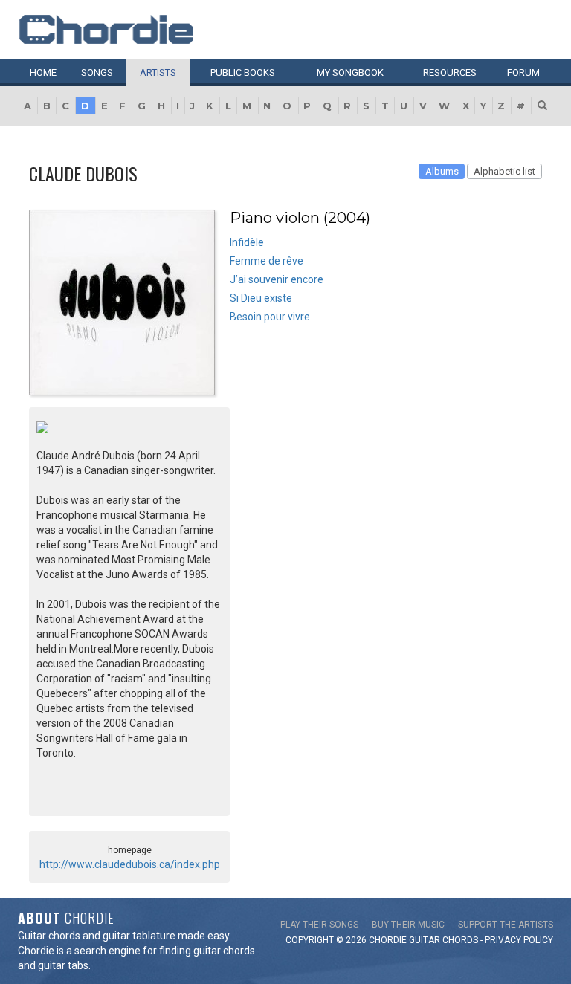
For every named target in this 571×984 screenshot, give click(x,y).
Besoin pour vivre (270, 317)
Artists (158, 72)
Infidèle (247, 242)
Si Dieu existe (261, 298)
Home (43, 72)
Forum (523, 72)
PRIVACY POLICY (519, 940)
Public (242, 72)
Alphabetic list (504, 171)
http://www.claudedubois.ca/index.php (129, 864)
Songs (97, 72)
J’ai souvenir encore (276, 279)
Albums (442, 171)
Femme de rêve (266, 261)
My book (350, 72)
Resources (450, 72)
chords (460, 940)
